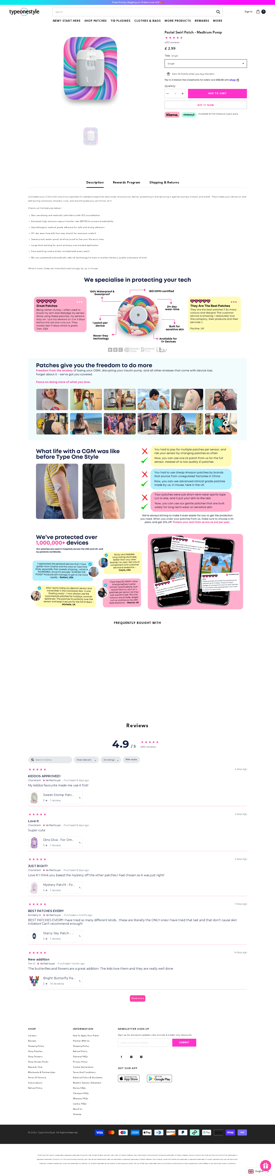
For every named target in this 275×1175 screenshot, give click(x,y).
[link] (137, 314)
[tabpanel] (137, 880)
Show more (137, 998)
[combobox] (133, 12)
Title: (171, 55)
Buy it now (206, 105)
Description (95, 182)
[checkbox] (131, 759)
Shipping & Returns (164, 182)
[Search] (218, 12)
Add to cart (217, 93)
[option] (91, 68)
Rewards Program (126, 182)
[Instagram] (131, 1056)
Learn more (232, 114)
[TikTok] (141, 1056)
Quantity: (170, 86)
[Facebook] (121, 1056)
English (260, 1171)
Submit (184, 1042)
